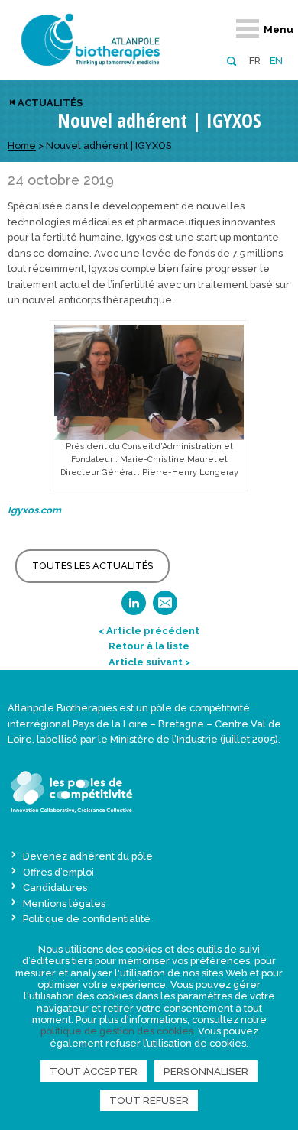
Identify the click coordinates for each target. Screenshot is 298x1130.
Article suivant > (149, 662)
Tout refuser (149, 1100)
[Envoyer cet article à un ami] (165, 608)
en (276, 60)
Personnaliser (206, 1071)
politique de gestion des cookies (116, 1031)
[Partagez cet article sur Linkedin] (133, 608)
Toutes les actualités (92, 565)
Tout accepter (94, 1071)
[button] (231, 60)
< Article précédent (149, 630)
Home (22, 145)
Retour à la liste (149, 646)
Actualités (50, 102)
